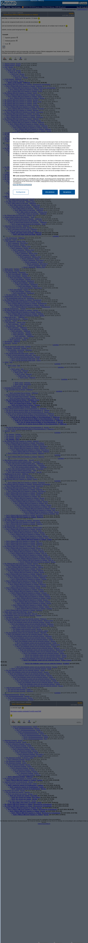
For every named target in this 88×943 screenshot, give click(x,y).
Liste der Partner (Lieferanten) (22, 184)
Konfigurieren (20, 192)
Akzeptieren (67, 192)
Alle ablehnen (49, 192)
